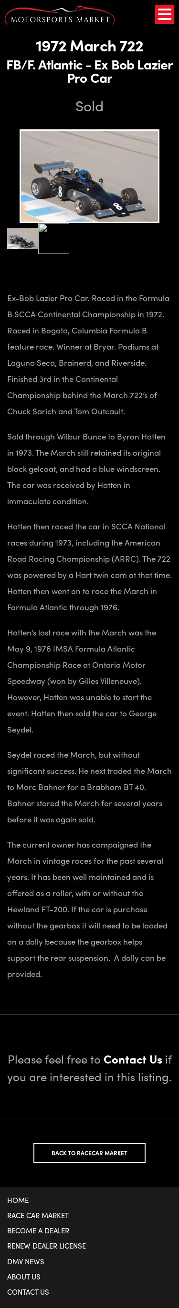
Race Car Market (38, 1215)
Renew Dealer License (46, 1245)
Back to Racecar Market (89, 1153)
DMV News (25, 1261)
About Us (24, 1276)
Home (18, 1200)
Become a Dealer (38, 1230)
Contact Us (28, 1292)
